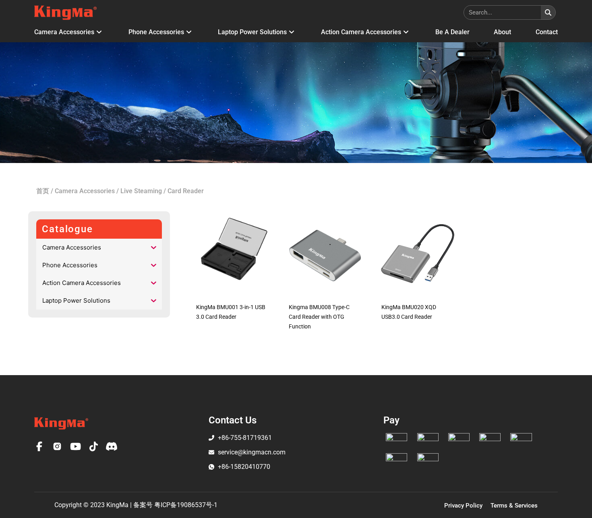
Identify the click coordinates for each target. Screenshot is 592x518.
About (502, 32)
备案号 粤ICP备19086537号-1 (175, 505)
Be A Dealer (452, 32)
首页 (42, 191)
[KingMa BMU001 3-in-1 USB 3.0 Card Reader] (232, 253)
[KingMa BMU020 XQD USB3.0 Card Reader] (417, 253)
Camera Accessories (64, 32)
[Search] (548, 12)
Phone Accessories (156, 32)
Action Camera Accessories (361, 32)
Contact (547, 32)
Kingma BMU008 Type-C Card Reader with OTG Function (319, 317)
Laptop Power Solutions (252, 32)
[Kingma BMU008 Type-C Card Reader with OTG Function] (325, 253)
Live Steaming (141, 191)
